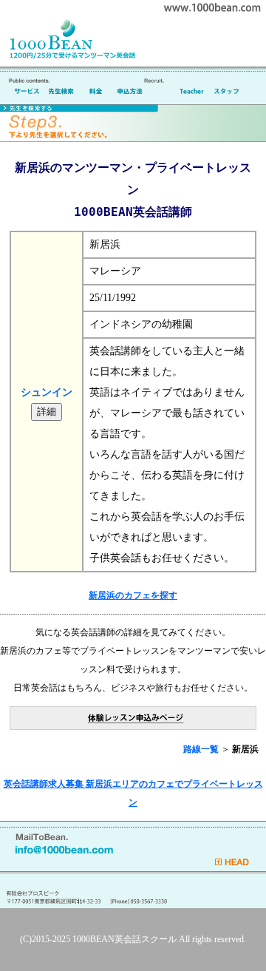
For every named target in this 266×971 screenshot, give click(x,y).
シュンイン (46, 392)
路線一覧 (201, 749)
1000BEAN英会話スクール (124, 939)
